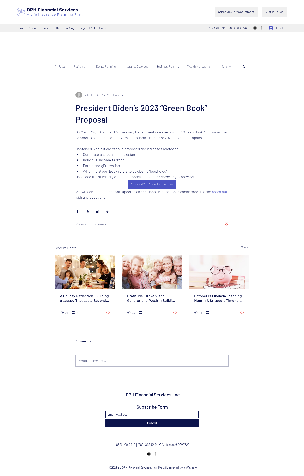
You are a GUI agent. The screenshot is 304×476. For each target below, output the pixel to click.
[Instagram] (255, 28)
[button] (244, 66)
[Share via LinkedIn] (98, 211)
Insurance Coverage (136, 66)
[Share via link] (108, 211)
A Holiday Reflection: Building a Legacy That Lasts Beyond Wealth (84, 298)
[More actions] (226, 94)
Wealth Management (200, 66)
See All (245, 247)
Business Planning (167, 66)
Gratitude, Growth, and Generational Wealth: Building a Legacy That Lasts (151, 298)
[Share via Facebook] (77, 211)
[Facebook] (261, 28)
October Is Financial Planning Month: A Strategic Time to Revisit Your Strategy (218, 298)
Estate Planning (106, 66)
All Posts (60, 66)
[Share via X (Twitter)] (88, 211)
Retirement (81, 66)
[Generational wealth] (152, 272)
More (224, 66)
